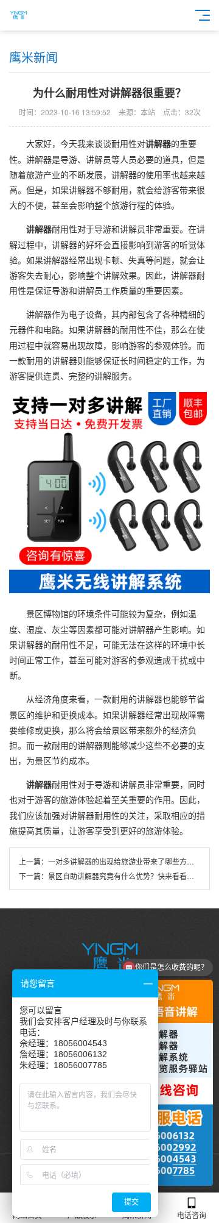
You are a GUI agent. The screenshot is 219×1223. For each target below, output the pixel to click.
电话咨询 (191, 1215)
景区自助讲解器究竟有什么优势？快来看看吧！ (124, 876)
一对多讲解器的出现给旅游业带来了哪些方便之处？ (132, 861)
